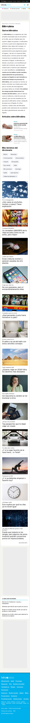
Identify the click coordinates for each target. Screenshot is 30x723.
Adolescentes (17, 699)
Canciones (20, 687)
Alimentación (5, 681)
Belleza (19, 1)
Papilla (5, 172)
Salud (15, 121)
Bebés (22, 693)
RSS (14, 711)
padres (23, 702)
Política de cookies (6, 711)
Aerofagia (18, 169)
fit (28, 703)
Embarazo (4, 693)
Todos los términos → (10, 176)
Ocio (10, 684)
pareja (3, 703)
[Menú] (28, 5)
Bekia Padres (5, 23)
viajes (3, 704)
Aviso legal (4, 708)
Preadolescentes (6, 699)
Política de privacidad (15, 708)
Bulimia (5, 154)
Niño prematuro (7, 169)
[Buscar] (24, 5)
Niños (26, 693)
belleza (13, 702)
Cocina (23, 1)
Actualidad (9, 1)
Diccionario (12, 23)
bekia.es (3, 702)
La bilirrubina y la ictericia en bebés (19, 137)
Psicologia (19, 681)
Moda (14, 1)
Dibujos (13, 687)
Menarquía (13, 154)
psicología (19, 703)
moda (8, 702)
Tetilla (15, 165)
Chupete (5, 161)
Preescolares (5, 696)
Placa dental (6, 165)
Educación (4, 684)
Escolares (14, 696)
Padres (28, 1)
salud (13, 703)
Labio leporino (14, 172)
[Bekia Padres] (6, 5)
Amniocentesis (20, 158)
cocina (18, 702)
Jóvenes (26, 699)
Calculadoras (5, 687)
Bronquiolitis (15, 161)
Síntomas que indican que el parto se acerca (15, 606)
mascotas (8, 703)
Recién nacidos (13, 693)
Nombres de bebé (18, 684)
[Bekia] (3, 1)
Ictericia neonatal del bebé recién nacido (20, 124)
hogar (24, 703)
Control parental (7, 158)
